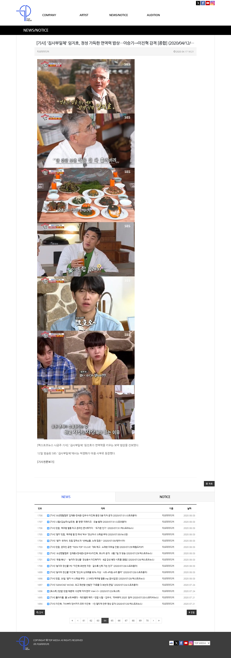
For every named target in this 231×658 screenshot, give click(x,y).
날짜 (189, 508)
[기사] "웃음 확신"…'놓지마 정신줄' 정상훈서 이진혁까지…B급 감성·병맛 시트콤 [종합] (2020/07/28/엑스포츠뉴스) (101, 559)
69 (140, 620)
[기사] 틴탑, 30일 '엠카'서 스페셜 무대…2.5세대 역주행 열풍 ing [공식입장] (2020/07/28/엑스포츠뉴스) (97, 578)
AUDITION (153, 14)
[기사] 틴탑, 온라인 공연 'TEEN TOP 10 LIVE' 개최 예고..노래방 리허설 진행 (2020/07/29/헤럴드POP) (96, 547)
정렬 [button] (192, 612)
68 (133, 620)
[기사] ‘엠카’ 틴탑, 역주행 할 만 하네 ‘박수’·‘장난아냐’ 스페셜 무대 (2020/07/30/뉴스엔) (88, 534)
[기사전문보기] (45, 461)
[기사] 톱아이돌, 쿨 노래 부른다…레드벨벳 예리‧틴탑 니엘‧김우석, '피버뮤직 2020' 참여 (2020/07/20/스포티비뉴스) (104, 597)
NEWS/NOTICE (118, 14)
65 (112, 620)
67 (126, 620)
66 (119, 620)
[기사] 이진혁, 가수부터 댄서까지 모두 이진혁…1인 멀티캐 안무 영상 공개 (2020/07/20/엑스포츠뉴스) (95, 603)
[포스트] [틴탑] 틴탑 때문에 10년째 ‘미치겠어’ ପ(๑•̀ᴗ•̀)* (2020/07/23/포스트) (84, 591)
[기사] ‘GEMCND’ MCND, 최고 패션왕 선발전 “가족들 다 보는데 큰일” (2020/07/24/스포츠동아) (93, 585)
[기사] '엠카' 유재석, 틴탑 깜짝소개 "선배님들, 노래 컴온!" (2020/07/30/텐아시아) (87, 540)
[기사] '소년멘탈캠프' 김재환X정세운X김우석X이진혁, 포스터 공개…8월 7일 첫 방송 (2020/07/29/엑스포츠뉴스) (100, 553)
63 (98, 620)
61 (84, 620)
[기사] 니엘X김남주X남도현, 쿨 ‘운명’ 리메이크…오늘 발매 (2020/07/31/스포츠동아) (88, 521)
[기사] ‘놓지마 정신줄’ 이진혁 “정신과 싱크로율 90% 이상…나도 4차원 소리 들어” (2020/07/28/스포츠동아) (98, 572)
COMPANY (49, 14)
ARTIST (84, 14)
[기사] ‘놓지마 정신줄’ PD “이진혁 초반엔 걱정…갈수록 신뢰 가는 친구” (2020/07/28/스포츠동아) (93, 566)
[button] (209, 483)
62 (91, 620)
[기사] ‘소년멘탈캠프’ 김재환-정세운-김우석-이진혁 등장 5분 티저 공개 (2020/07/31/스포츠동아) (93, 515)
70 (147, 620)
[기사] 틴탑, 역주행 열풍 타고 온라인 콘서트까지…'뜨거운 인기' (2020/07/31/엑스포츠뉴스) (91, 528)
